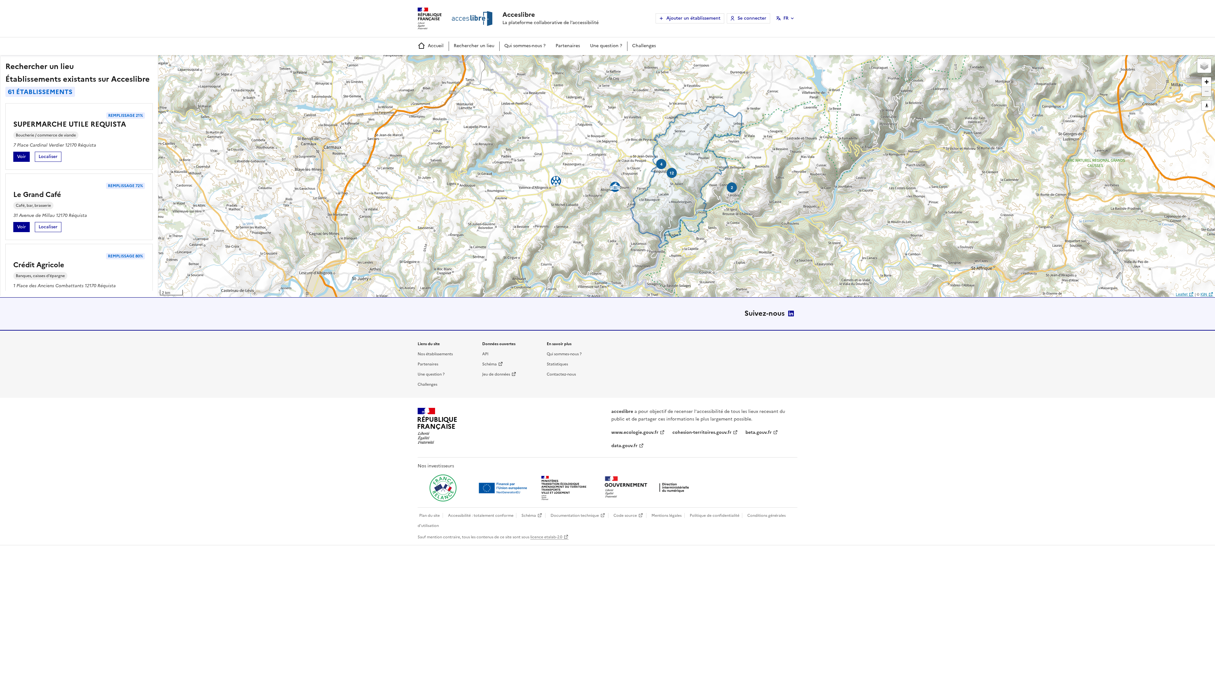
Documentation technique (575, 515)
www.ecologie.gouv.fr (634, 432)
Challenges (644, 45)
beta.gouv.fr (758, 432)
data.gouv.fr (624, 445)
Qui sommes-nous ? (524, 45)
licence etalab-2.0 (546, 537)
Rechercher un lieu (474, 45)
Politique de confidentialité (714, 515)
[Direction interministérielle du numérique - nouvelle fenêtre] (648, 487)
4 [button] (661, 164)
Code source (625, 515)
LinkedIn (791, 313)
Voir (23, 157)
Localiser (50, 157)
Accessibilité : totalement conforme (481, 515)
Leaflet (1181, 294)
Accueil (436, 45)
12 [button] (672, 173)
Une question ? (606, 45)
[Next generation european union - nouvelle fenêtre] (503, 488)
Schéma (489, 364)
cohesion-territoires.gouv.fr (702, 432)
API (485, 354)
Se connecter (752, 18)
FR (785, 18)
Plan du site (429, 515)
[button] (1204, 66)
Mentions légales (666, 515)
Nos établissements (435, 354)
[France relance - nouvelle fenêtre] (443, 488)
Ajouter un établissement (693, 18)
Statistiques (557, 364)
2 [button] (732, 187)
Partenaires (568, 45)
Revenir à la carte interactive (207, 62)
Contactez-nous (561, 374)
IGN (1203, 294)
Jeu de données (496, 374)
